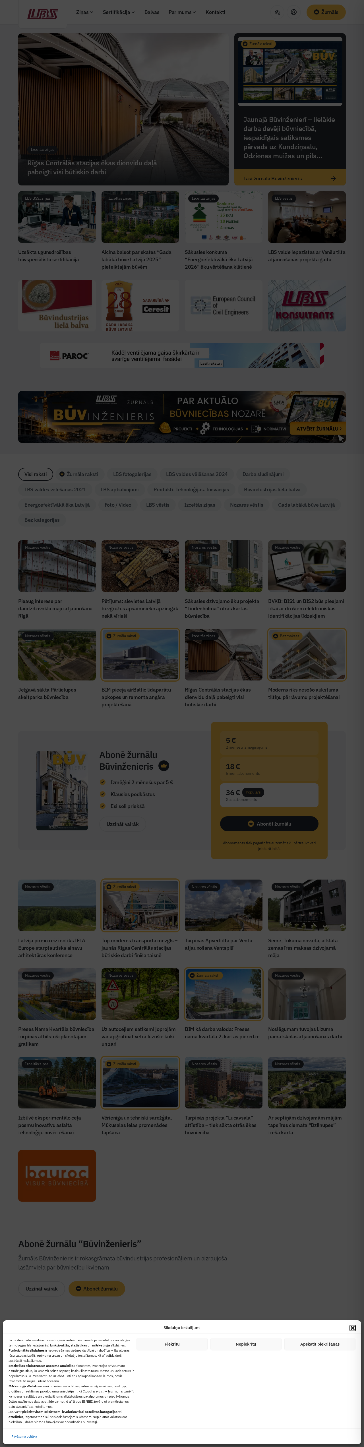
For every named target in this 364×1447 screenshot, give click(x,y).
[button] (352, 1328)
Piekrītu (172, 1344)
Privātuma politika (24, 1436)
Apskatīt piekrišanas (320, 1344)
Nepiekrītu (246, 1344)
